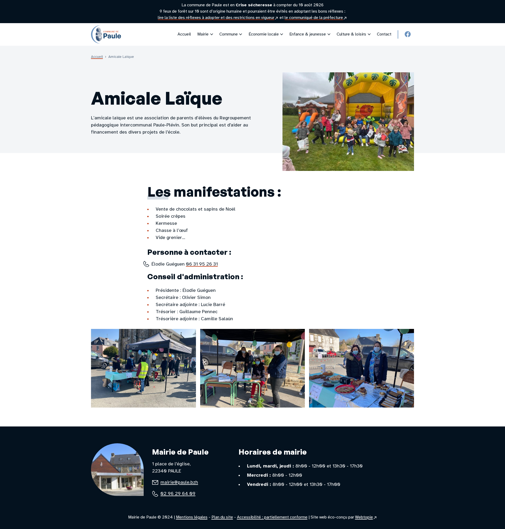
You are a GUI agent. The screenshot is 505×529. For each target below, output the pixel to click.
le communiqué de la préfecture (316, 18)
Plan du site (222, 517)
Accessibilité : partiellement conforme (272, 517)
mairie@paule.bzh (179, 482)
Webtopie (366, 518)
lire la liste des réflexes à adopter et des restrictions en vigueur (218, 18)
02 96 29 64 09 (177, 493)
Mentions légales (192, 517)
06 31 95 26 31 (202, 264)
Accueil (97, 57)
